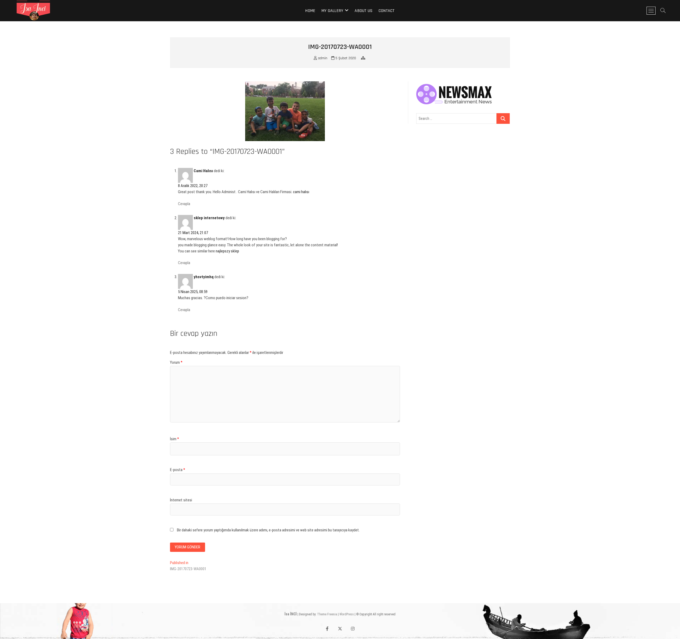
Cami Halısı (203, 170)
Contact (386, 11)
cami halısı (301, 191)
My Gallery (332, 11)
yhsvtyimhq (204, 276)
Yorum (176, 362)
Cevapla (184, 203)
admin (322, 58)
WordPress (346, 614)
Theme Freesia (327, 614)
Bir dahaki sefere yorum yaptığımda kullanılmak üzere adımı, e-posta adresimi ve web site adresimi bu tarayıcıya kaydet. (268, 530)
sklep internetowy (209, 217)
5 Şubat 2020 (345, 58)
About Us (363, 11)
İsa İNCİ (290, 614)
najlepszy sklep (227, 251)
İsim (174, 439)
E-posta (177, 469)
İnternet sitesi (181, 500)
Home (310, 11)
